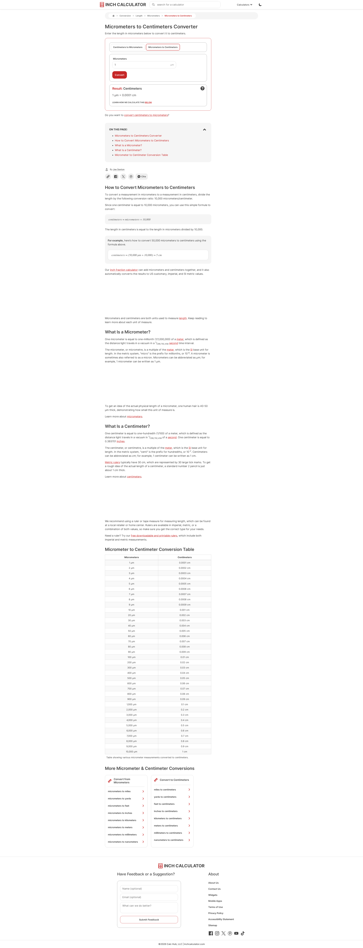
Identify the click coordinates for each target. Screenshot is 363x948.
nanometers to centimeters (168, 840)
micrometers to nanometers (123, 841)
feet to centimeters (164, 803)
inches (120, 441)
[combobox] (188, 4)
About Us (213, 882)
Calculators (243, 4)
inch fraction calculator (124, 269)
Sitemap (212, 925)
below (148, 102)
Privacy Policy (215, 913)
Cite (143, 176)
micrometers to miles (119, 791)
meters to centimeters (166, 825)
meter (180, 339)
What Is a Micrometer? (128, 145)
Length (139, 15)
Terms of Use (215, 907)
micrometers (134, 416)
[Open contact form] (202, 88)
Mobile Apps (215, 900)
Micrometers (153, 15)
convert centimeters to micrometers (146, 115)
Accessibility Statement (221, 919)
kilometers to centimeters (168, 818)
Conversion (125, 15)
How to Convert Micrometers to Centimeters (142, 140)
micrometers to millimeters (122, 834)
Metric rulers (112, 462)
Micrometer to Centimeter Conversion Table (141, 154)
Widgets (212, 895)
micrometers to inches (120, 813)
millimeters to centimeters (168, 832)
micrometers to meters (120, 827)
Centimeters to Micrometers (127, 47)
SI (191, 349)
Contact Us (214, 888)
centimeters (134, 476)
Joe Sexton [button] (118, 169)
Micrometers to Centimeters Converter (138, 135)
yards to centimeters (165, 796)
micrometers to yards (119, 798)
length (183, 318)
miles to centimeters (165, 789)
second (173, 343)
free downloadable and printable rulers (154, 535)
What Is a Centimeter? (128, 150)
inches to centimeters (166, 811)
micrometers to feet (118, 805)
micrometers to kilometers (122, 820)
